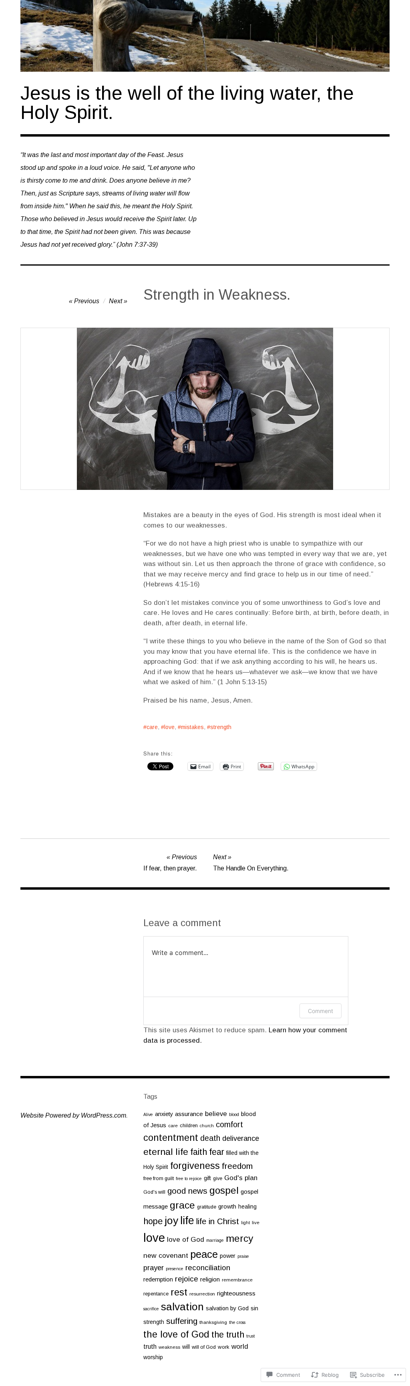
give (217, 1178)
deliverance (240, 1138)
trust (250, 1336)
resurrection (202, 1293)
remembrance (237, 1279)
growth (227, 1206)
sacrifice (151, 1308)
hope (153, 1221)
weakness (169, 1347)
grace (182, 1205)
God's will (154, 1192)
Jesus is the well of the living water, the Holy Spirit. (187, 103)
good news (187, 1190)
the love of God (176, 1334)
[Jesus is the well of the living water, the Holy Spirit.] (205, 36)
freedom (237, 1165)
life (187, 1221)
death (210, 1138)
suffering (181, 1321)
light (245, 1222)
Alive (148, 1114)
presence (174, 1268)
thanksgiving (213, 1322)
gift (207, 1178)
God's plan (240, 1178)
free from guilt (158, 1178)
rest (179, 1292)
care (152, 727)
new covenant (165, 1255)
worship (153, 1357)
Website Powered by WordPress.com (73, 1115)
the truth (227, 1335)
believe (216, 1114)
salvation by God (227, 1308)
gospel (224, 1190)
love (169, 727)
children (189, 1125)
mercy (239, 1238)
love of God (185, 1239)
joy (171, 1221)
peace (204, 1254)
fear (216, 1152)
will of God (204, 1347)
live (255, 1222)
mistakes (192, 727)
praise (243, 1256)
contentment (170, 1137)
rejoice (186, 1279)
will (186, 1347)
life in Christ (217, 1221)
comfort (229, 1124)
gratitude (206, 1207)
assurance (189, 1113)
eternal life (165, 1151)
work (223, 1347)
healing (247, 1206)
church (207, 1125)
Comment (320, 1010)
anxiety (164, 1114)
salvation (182, 1307)
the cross (237, 1322)
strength (220, 727)
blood (234, 1114)
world (239, 1346)
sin (254, 1308)
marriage (215, 1240)
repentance (156, 1294)
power (227, 1256)
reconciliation (207, 1267)
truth (150, 1346)
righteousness (236, 1293)
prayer (153, 1267)
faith (198, 1152)
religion (210, 1279)
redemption (158, 1279)
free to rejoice (189, 1178)
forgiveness (195, 1165)
